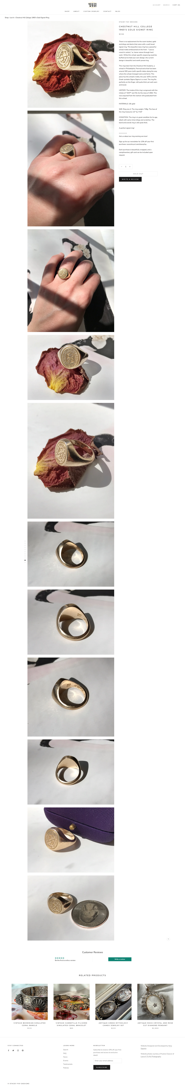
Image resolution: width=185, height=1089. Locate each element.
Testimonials (67, 1064)
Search (166, 5)
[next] (179, 1004)
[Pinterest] (23, 1050)
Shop (67, 11)
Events (65, 1060)
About (76, 11)
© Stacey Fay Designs (18, 1083)
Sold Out (138, 174)
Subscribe (101, 1067)
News (65, 1057)
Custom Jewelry (91, 11)
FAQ (64, 1053)
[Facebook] (8, 1050)
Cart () (176, 5)
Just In (12, 17)
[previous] (6, 1004)
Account (157, 5)
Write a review (130, 179)
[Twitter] (13, 1050)
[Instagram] (18, 1050)
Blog (118, 11)
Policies (66, 1068)
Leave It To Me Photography (151, 1056)
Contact (107, 11)
